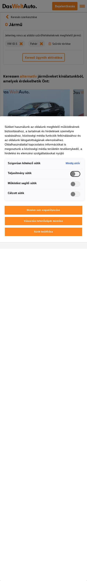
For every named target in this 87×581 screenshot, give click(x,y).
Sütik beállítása (43, 231)
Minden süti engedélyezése (43, 210)
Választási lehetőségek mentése (43, 221)
